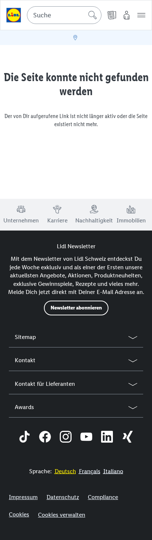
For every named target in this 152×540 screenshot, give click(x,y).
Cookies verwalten (61, 514)
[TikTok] (24, 438)
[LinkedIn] (107, 438)
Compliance (103, 497)
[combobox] (64, 15)
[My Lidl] (126, 15)
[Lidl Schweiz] (13, 15)
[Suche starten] (92, 15)
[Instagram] (66, 438)
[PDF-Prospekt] (111, 15)
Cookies (19, 514)
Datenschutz (62, 497)
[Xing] (128, 438)
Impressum (23, 497)
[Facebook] (45, 438)
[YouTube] (86, 438)
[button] (141, 15)
